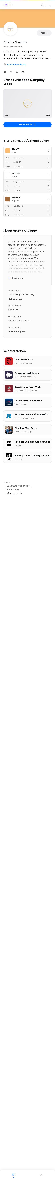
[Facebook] (11, 71)
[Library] (41, 1174)
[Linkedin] (4, 71)
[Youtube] (23, 71)
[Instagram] (17, 71)
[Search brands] (42, 5)
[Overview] (14, 1174)
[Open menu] (50, 5)
